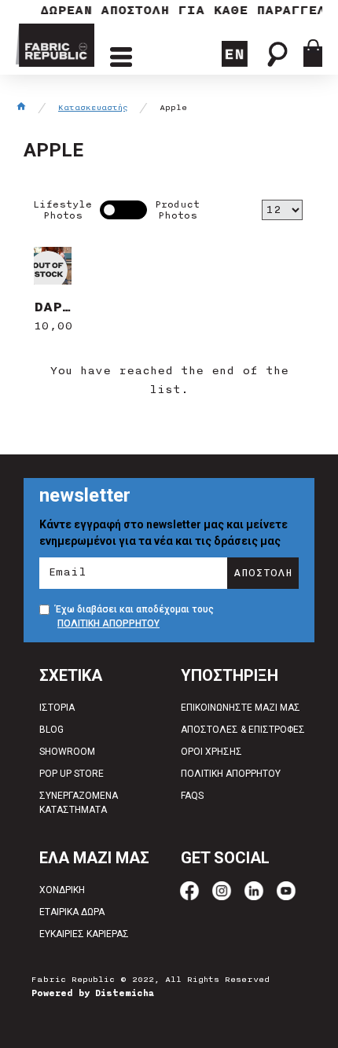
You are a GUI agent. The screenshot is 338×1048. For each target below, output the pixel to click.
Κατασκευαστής (93, 107)
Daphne (53, 306)
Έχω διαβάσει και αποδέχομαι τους (134, 616)
